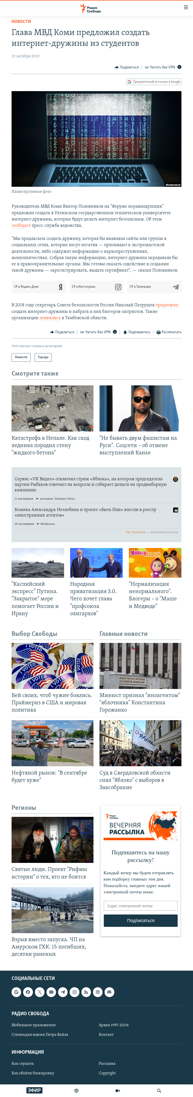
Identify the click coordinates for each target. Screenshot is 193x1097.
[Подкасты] (98, 992)
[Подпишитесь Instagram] (74, 992)
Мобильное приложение (34, 1025)
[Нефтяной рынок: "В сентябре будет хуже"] (52, 743)
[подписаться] (109, 992)
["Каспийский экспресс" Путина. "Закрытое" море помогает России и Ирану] (38, 563)
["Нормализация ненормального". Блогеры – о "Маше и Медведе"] (155, 563)
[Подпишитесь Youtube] (51, 992)
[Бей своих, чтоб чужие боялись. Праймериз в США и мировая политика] (52, 666)
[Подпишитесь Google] (16, 992)
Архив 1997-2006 (114, 1025)
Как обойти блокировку (33, 1074)
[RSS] (86, 992)
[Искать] (159, 1090)
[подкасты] (76, 1090)
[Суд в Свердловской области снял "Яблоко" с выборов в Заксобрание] (140, 743)
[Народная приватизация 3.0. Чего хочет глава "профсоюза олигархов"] (96, 563)
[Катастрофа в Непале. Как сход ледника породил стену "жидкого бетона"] (52, 408)
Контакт (106, 1035)
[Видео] (117, 1090)
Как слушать (23, 1064)
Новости (21, 22)
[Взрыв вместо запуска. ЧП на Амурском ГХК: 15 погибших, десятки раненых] (52, 910)
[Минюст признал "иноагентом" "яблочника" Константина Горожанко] (140, 666)
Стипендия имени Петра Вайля (40, 1035)
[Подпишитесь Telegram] (63, 992)
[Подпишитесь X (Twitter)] (39, 992)
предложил (167, 305)
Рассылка (107, 1064)
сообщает (21, 226)
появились (50, 318)
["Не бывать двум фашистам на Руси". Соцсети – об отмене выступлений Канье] (140, 408)
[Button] (127, 67)
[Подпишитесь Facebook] (28, 992)
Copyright (107, 1074)
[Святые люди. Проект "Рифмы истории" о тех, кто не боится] (52, 840)
